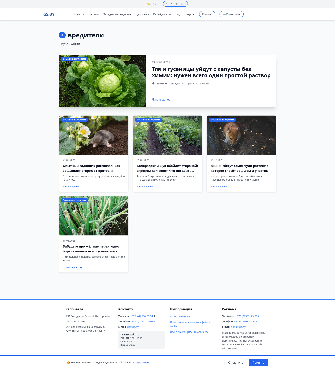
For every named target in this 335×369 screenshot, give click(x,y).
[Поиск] (178, 14)
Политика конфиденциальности (189, 332)
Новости (78, 14)
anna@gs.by (238, 326)
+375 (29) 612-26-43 (245, 321)
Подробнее (142, 362)
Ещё (188, 14)
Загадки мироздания (117, 14)
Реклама (207, 14)
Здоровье (142, 14)
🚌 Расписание (232, 14)
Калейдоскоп (162, 14)
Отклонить (235, 362)
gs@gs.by (133, 326)
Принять (258, 362)
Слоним (93, 14)
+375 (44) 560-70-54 (141, 316)
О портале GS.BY (180, 316)
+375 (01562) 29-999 (143, 321)
